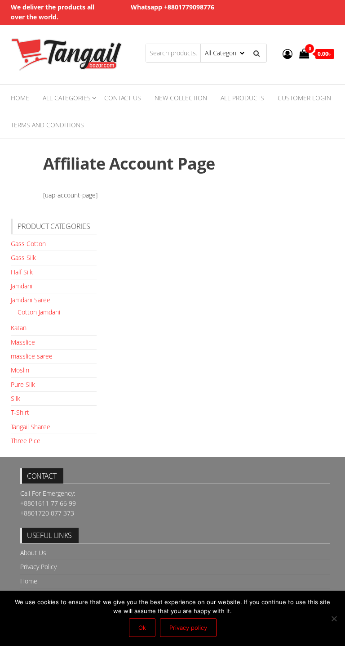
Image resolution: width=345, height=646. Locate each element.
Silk (15, 398)
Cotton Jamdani (39, 312)
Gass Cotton (28, 243)
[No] (333, 618)
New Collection (181, 98)
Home (20, 98)
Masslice (23, 342)
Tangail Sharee (30, 426)
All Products (242, 98)
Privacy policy (188, 627)
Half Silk (22, 272)
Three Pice (25, 440)
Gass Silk (23, 257)
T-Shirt (20, 412)
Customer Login (304, 98)
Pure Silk (23, 384)
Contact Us (122, 98)
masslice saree (32, 356)
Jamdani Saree (30, 300)
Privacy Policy (38, 566)
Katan (19, 327)
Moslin (20, 370)
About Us (33, 552)
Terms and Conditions (47, 125)
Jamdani (21, 286)
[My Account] (287, 53)
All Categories (67, 98)
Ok (142, 627)
